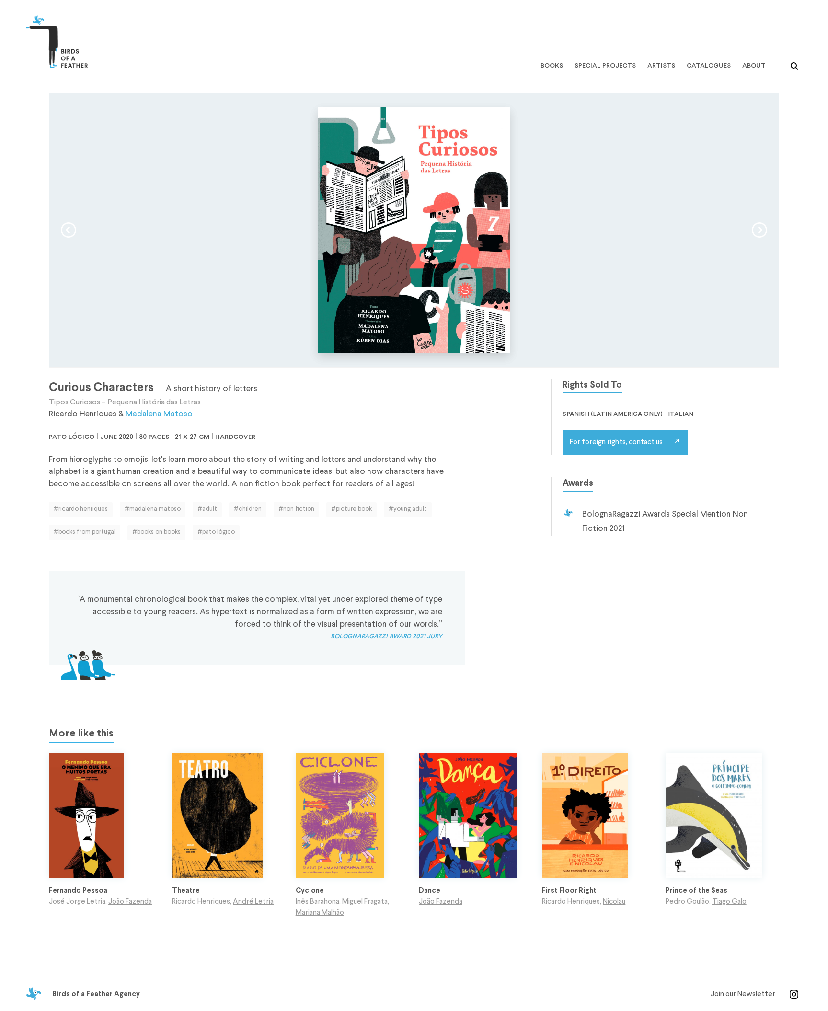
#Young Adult (408, 509)
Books (551, 66)
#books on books (156, 532)
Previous (68, 230)
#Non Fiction (296, 509)
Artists (661, 66)
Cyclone (310, 890)
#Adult (207, 509)
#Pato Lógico (216, 532)
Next (759, 230)
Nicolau (614, 902)
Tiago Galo (729, 902)
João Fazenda (130, 902)
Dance (429, 890)
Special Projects (605, 66)
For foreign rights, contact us (616, 442)
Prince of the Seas (696, 890)
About (754, 66)
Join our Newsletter (743, 994)
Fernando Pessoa (78, 890)
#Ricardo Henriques (81, 509)
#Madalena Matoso (153, 509)
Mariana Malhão (320, 913)
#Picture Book (351, 509)
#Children (248, 509)
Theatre (186, 890)
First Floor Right (569, 890)
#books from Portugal (84, 532)
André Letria (253, 902)
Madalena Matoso (159, 414)
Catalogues (709, 66)
